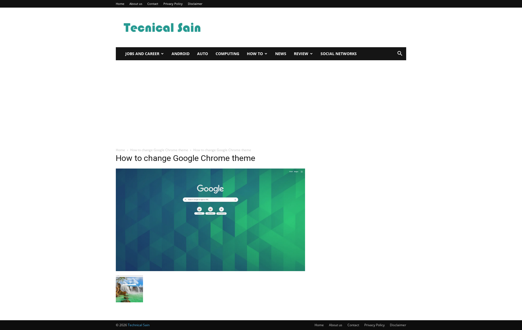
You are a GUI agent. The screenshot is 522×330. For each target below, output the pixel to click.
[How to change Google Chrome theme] (210, 269)
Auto (202, 53)
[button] (399, 54)
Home (120, 4)
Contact (152, 4)
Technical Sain (139, 325)
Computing (227, 53)
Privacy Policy (173, 4)
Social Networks (339, 53)
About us (135, 4)
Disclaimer (195, 4)
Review (301, 53)
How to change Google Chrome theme (159, 150)
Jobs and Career (142, 53)
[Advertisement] (307, 27)
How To (255, 53)
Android (180, 53)
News (280, 53)
